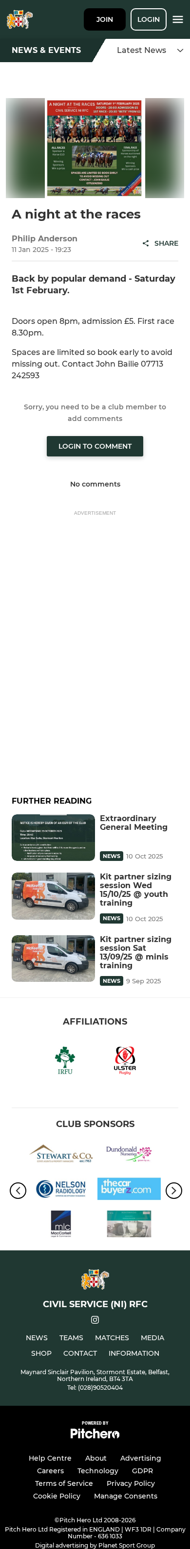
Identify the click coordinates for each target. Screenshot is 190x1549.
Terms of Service (64, 1483)
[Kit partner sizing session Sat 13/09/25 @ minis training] (53, 958)
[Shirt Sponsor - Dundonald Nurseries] (129, 1156)
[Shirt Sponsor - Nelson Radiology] (61, 1191)
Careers (50, 1470)
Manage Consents (125, 1496)
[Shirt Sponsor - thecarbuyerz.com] (129, 1191)
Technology (97, 1470)
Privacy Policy (131, 1483)
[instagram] (95, 1321)
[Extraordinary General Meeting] (53, 837)
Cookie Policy (56, 1496)
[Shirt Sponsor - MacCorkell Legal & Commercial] (61, 1226)
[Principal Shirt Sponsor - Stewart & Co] (61, 1156)
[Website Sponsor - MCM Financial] (129, 1226)
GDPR (142, 1470)
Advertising (140, 1458)
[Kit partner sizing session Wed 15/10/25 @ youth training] (53, 896)
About (96, 1458)
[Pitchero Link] (95, 1436)
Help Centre (50, 1458)
